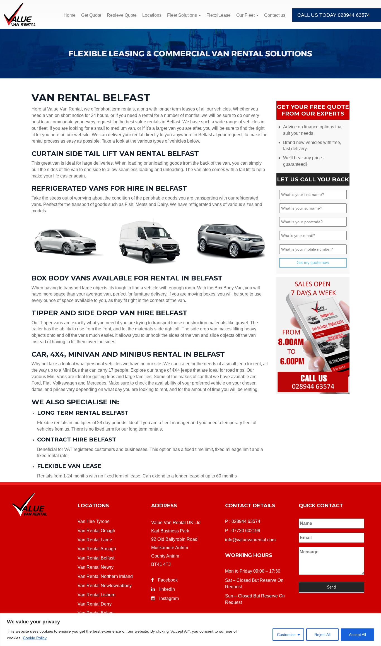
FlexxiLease (218, 15)
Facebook (168, 580)
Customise (286, 634)
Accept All (357, 634)
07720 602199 (246, 530)
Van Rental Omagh (96, 530)
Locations (151, 15)
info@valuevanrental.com (250, 539)
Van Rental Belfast (96, 558)
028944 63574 (246, 521)
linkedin (167, 589)
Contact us (274, 15)
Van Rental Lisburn (96, 594)
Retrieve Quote (122, 15)
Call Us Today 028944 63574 (333, 15)
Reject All (322, 634)
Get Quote (91, 15)
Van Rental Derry (95, 604)
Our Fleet (246, 15)
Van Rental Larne (95, 539)
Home (70, 15)
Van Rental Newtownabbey (105, 585)
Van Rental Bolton (96, 613)
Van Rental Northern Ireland (105, 576)
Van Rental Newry (96, 567)
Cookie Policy (35, 638)
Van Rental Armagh (97, 548)
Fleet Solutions (182, 15)
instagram (169, 598)
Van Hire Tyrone (94, 521)
